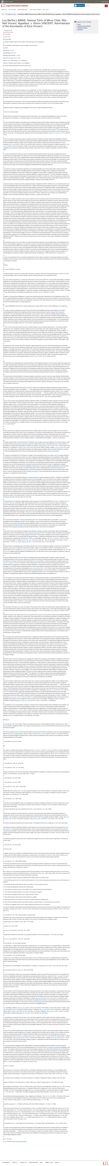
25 (50, 667)
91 (13, 58)
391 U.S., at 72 (25, 549)
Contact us (23, 1162)
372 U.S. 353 (42, 1009)
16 (51, 232)
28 (26, 674)
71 (36, 1036)
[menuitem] (3, 9)
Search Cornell (105, 1)
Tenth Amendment (38, 1001)
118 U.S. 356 (58, 447)
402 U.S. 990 (8, 58)
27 (28, 672)
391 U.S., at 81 (26, 700)
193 (42, 818)
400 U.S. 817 (52, 133)
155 (30, 542)
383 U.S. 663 (16, 1037)
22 (50, 665)
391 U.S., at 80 (34, 568)
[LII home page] (105, 1163)
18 (40, 532)
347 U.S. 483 (26, 1013)
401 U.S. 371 (13, 697)
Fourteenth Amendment (27, 444)
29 (12, 676)
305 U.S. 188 (36, 818)
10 (49, 173)
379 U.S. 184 (24, 540)
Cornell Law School (8, 1)
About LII (4, 9)
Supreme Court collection (84, 26)
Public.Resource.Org (20, 1141)
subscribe (80, 29)
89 (9, 1009)
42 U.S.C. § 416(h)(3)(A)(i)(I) (15, 733)
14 (35, 192)
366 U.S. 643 (39, 998)
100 (54, 690)
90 (55, 538)
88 (16, 144)
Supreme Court (8, 30)
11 (24, 177)
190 (30, 540)
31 (67, 707)
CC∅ (4, 1141)
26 (26, 670)
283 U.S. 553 (11, 1011)
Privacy (57, 1162)
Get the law (12, 9)
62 (60, 1037)
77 (51, 445)
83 (47, 1009)
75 (27, 447)
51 (16, 1011)
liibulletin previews (82, 28)
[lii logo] (17, 6)
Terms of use (49, 1162)
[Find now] (106, 6)
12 (54, 179)
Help (41, 1162)
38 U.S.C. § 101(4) (41, 733)
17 (14, 235)
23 (67, 665)
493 (10, 818)
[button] (106, 5)
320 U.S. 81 (50, 690)
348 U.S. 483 (22, 447)
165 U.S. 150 (25, 542)
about (78, 24)
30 (20, 692)
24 (20, 667)
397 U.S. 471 (51, 538)
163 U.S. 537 (49, 1011)
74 (30, 1013)
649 (44, 998)
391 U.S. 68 (12, 144)
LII (2, 14)
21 (46, 639)
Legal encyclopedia (35, 9)
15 (10, 210)
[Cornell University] (2, 1)
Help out (45, 9)
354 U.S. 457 (46, 445)
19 (29, 537)
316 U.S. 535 (55, 1037)
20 (68, 610)
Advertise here (33, 1162)
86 (21, 1037)
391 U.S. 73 (6, 563)
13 (44, 187)
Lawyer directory (22, 9)
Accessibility (6, 1162)
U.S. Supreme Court (10, 14)
